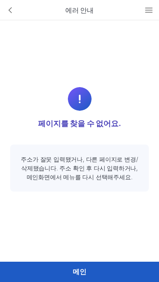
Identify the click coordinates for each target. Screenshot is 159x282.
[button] (10, 10)
